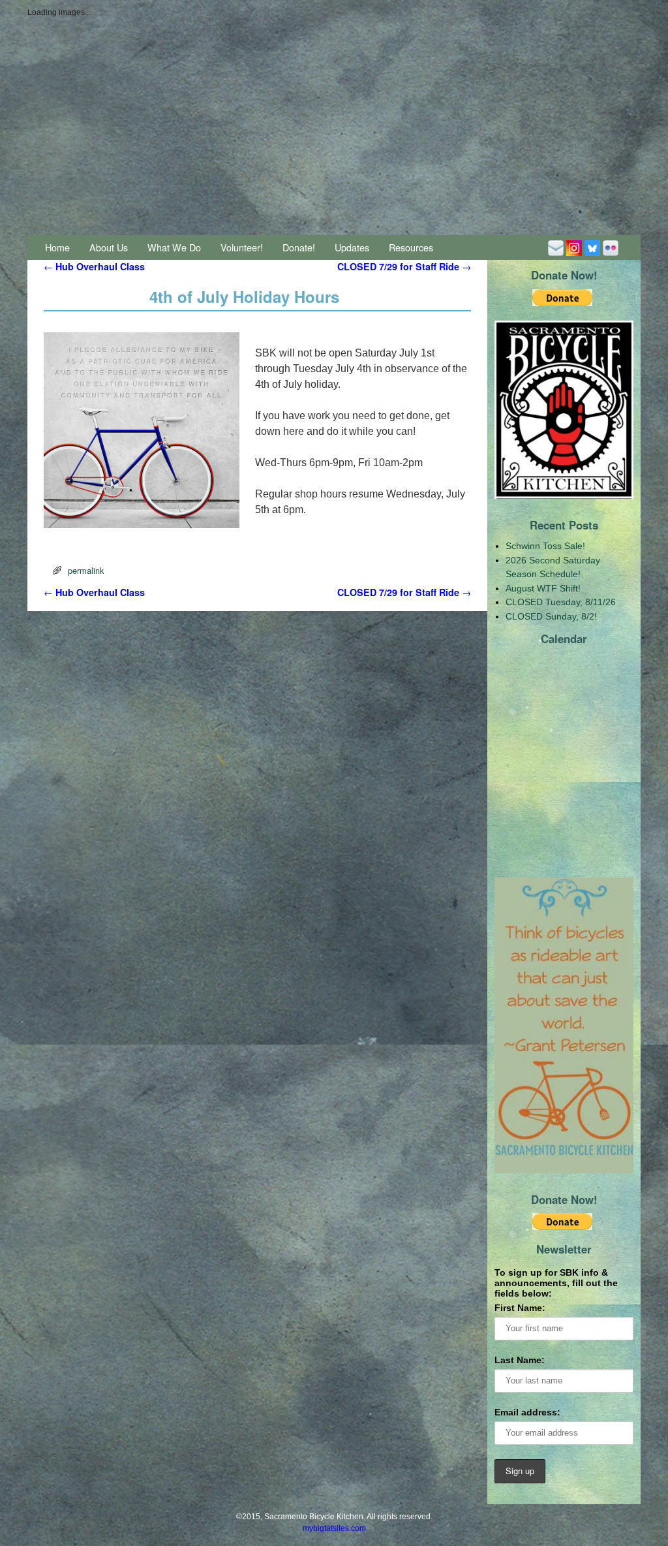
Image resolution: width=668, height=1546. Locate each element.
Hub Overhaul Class (94, 266)
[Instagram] (574, 247)
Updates (352, 247)
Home (57, 247)
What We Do (174, 247)
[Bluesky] (592, 247)
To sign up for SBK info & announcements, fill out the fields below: (556, 1283)
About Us (108, 247)
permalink (86, 570)
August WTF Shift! (543, 588)
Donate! (298, 247)
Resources (411, 247)
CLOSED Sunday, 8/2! (551, 616)
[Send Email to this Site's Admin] (556, 247)
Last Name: (519, 1360)
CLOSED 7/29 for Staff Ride (404, 266)
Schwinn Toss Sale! (545, 546)
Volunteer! (241, 247)
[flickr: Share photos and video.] (610, 247)
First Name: (519, 1307)
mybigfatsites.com (334, 1528)
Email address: (527, 1412)
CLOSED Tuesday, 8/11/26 (561, 602)
